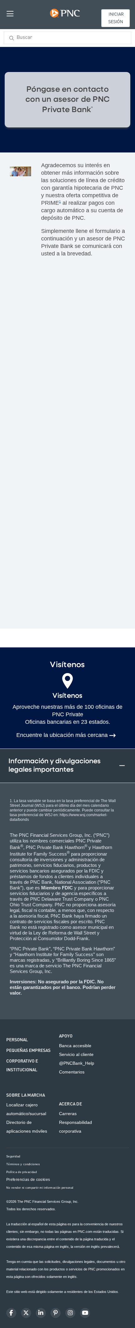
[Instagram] (70, 1313)
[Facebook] (11, 1313)
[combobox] (67, 38)
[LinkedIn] (41, 1313)
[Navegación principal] (10, 13)
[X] (26, 1313)
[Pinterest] (56, 1313)
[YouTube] (85, 1313)
